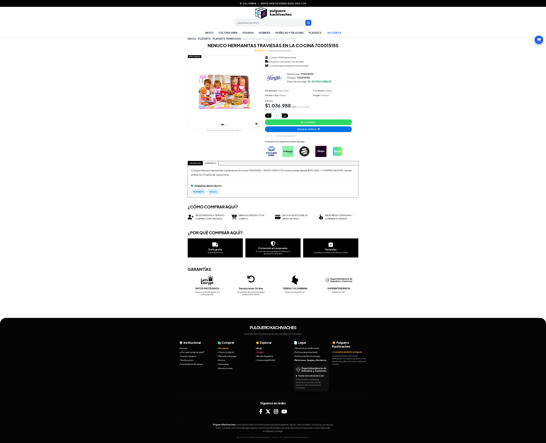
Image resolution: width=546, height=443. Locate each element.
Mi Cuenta (334, 32)
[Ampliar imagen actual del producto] (256, 124)
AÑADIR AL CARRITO (307, 129)
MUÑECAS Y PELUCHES (289, 32)
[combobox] (273, 23)
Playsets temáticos (227, 38)
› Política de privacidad (305, 352)
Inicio (209, 32)
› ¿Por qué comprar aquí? (191, 352)
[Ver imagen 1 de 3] (222, 124)
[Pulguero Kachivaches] (273, 12)
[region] (224, 91)
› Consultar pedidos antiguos (347, 352)
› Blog (258, 348)
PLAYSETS (315, 32)
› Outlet (260, 352)
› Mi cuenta (222, 348)
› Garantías (223, 364)
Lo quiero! (310, 122)
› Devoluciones (224, 368)
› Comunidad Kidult (265, 360)
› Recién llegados (264, 356)
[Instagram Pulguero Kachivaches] (276, 411)
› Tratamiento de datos (191, 364)
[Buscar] (308, 23)
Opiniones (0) (210, 163)
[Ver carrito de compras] (539, 40)
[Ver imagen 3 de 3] (227, 124)
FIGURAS (248, 32)
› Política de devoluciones (307, 356)
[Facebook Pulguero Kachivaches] (260, 411)
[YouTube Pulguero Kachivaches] (284, 411)
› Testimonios (186, 360)
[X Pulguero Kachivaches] (268, 411)
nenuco (213, 191)
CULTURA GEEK (228, 32)
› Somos (183, 348)
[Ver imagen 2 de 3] (225, 124)
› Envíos (221, 360)
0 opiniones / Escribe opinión (279, 50)
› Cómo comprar (225, 352)
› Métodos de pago (227, 356)
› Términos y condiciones (306, 348)
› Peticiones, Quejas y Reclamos (310, 360)
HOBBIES (264, 32)
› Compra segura (187, 356)
